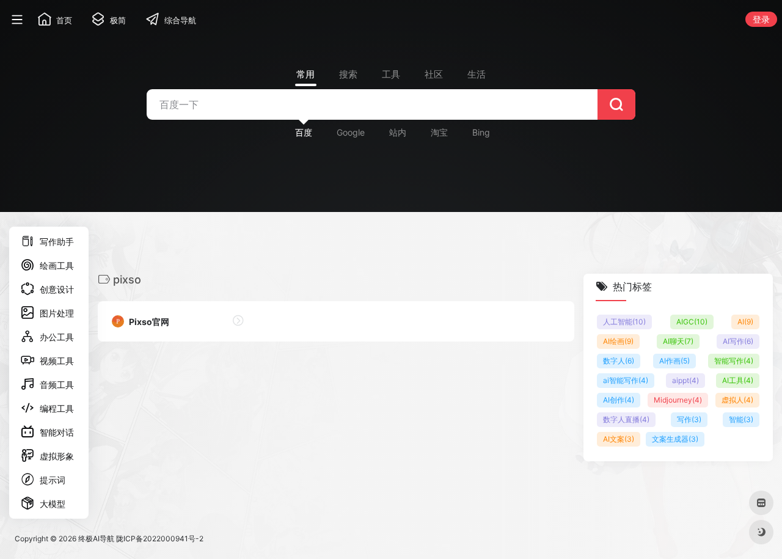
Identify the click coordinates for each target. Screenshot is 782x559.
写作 (689, 419)
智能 (741, 419)
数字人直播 (626, 419)
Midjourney (678, 399)
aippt (685, 380)
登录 (761, 19)
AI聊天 (678, 341)
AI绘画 (618, 341)
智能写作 (733, 360)
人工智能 (624, 321)
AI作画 (674, 360)
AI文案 (618, 439)
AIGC (691, 321)
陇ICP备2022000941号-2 (159, 538)
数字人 (618, 360)
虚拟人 (737, 399)
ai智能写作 (625, 380)
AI (745, 321)
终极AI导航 (96, 538)
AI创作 (618, 399)
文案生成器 (675, 439)
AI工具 (737, 380)
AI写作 (738, 341)
